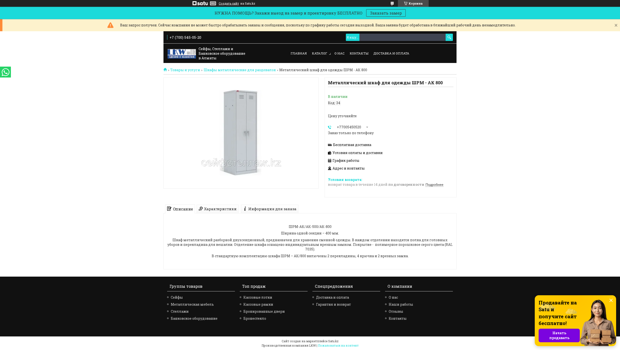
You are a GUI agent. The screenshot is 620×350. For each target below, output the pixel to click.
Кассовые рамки (258, 304)
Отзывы (396, 311)
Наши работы (401, 304)
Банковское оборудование (194, 318)
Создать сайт (229, 3)
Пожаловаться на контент (338, 345)
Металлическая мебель (192, 304)
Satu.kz (333, 341)
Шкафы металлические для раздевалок (240, 70)
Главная (299, 53)
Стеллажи (180, 311)
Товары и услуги (185, 70)
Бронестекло (254, 318)
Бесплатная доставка (352, 145)
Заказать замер (386, 13)
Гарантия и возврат (333, 304)
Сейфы (177, 297)
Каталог (319, 53)
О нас (339, 53)
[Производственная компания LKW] (182, 53)
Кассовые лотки (257, 297)
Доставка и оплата (391, 53)
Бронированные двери (264, 311)
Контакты (359, 53)
